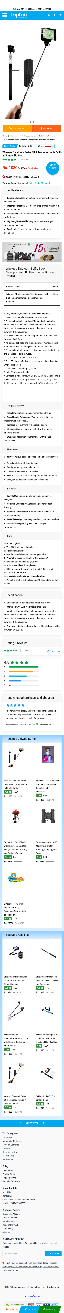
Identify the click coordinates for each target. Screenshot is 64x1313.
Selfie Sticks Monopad (39, 183)
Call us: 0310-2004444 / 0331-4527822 (20, 1199)
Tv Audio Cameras (10, 1145)
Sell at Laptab (8, 1221)
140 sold (40, 146)
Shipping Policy (9, 1178)
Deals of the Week (10, 1225)
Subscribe (53, 1253)
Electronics (7, 1137)
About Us (6, 1192)
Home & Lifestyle (9, 1152)
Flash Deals (9, 146)
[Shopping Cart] (60, 15)
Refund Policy (8, 1170)
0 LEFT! (53, 168)
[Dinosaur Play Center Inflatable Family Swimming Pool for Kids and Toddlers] (16, 898)
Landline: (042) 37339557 (13, 1203)
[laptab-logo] (19, 15)
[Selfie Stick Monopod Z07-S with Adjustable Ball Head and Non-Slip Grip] (48, 1029)
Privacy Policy (8, 1174)
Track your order (9, 1218)
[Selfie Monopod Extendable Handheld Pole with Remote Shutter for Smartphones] (16, 1029)
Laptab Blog (7, 1229)
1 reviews (25, 159)
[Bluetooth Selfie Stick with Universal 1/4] (16, 971)
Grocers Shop (8, 1156)
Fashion (6, 1148)
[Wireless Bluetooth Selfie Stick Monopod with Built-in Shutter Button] (16, 775)
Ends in (22, 146)
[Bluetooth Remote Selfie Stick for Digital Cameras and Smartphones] (48, 971)
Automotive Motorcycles (13, 1141)
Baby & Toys (7, 1159)
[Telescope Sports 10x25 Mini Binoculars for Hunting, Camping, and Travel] (48, 837)
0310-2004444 (27, 9)
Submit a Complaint (11, 1181)
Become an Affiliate (11, 1214)
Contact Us (7, 1196)
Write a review (53, 651)
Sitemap (6, 1232)
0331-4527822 (44, 9)
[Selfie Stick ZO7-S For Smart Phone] (48, 1091)
